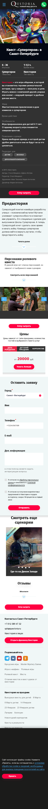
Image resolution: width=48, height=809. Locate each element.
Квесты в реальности (14, 723)
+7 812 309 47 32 (13, 624)
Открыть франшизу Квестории (24, 640)
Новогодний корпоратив (16, 718)
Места (23, 675)
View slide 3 (25, 567)
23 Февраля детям (25, 708)
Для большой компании (15, 159)
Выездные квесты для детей (18, 698)
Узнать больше (24, 551)
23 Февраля (10, 708)
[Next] (44, 299)
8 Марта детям (11, 703)
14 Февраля (25, 703)
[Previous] (4, 299)
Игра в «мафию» (12, 670)
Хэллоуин (18, 713)
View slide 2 (22, 567)
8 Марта (37, 698)
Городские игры (12, 664)
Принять (12, 776)
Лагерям (8, 713)
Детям (7, 155)
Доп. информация (15, 450)
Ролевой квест (11, 675)
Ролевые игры (27, 670)
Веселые (20, 155)
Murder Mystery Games (31, 664)
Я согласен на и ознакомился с (23, 482)
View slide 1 (18, 567)
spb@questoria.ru (13, 629)
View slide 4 (29, 567)
